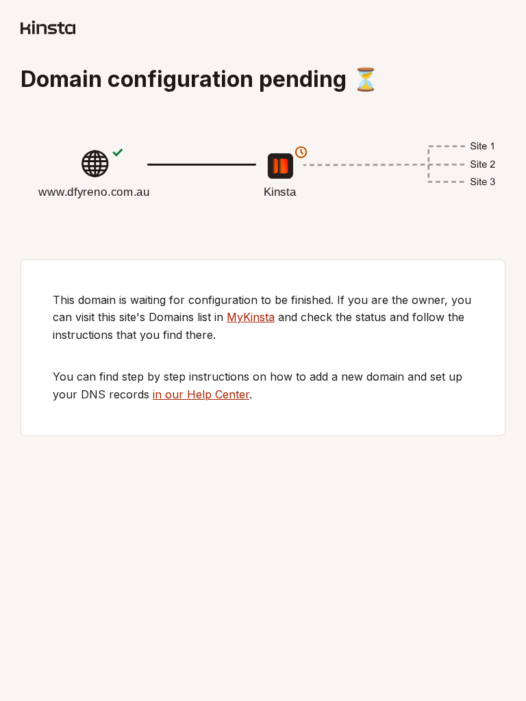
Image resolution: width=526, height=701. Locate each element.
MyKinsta (251, 317)
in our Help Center (201, 394)
